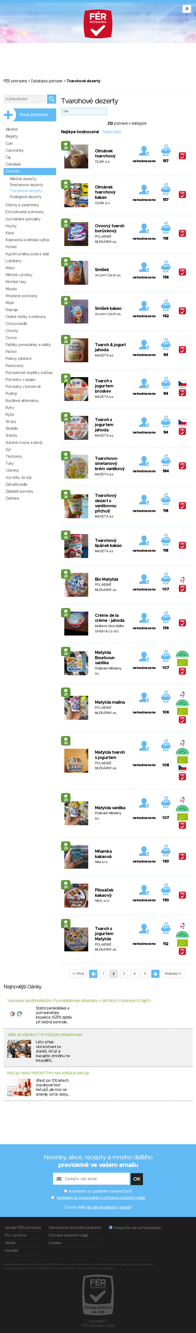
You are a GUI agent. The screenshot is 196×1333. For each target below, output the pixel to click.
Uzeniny (12, 470)
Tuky (9, 463)
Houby (10, 226)
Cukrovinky (14, 150)
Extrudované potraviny (24, 212)
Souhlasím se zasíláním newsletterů (100, 1191)
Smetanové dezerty (26, 185)
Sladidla (11, 428)
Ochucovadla (16, 324)
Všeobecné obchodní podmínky (74, 1228)
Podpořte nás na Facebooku (136, 1228)
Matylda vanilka (110, 808)
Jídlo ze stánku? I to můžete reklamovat (44, 1035)
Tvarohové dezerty (26, 191)
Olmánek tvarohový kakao (105, 192)
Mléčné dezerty (23, 179)
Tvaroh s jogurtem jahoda (104, 425)
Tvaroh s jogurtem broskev (104, 386)
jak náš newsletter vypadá (108, 1207)
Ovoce (11, 338)
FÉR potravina (15, 81)
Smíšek (102, 270)
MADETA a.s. (104, 355)
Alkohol (11, 129)
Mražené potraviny (21, 296)
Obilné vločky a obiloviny (25, 317)
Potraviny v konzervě (23, 387)
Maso (10, 268)
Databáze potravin (46, 81)
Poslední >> (173, 974)
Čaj (8, 157)
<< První (78, 974)
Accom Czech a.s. (108, 275)
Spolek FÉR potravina (23, 1228)
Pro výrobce (15, 1235)
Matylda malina (110, 702)
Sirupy (10, 422)
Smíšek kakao (108, 309)
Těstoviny (13, 456)
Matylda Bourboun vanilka (104, 658)
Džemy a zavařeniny (22, 205)
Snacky (11, 435)
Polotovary (14, 366)
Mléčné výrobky (18, 275)
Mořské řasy (15, 282)
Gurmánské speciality (22, 219)
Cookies (54, 1243)
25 (66, 576)
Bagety (11, 136)
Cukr (9, 143)
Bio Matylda (106, 579)
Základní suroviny (19, 491)
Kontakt (11, 1251)
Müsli (9, 303)
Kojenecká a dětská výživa (27, 240)
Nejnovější (112, 132)
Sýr (8, 450)
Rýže (9, 415)
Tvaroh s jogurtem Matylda (104, 934)
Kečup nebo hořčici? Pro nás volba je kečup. (48, 1073)
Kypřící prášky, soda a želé (27, 254)
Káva (9, 233)
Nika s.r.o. (101, 862)
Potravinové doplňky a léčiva (28, 373)
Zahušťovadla (16, 484)
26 (66, 148)
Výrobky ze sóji (18, 478)
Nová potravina (33, 115)
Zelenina (12, 498)
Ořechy (11, 331)
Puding (10, 394)
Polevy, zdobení (18, 359)
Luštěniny (13, 261)
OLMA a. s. (102, 161)
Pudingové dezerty (25, 197)
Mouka (10, 289)
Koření (10, 247)
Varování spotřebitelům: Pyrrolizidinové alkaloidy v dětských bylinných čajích (78, 1001)
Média (10, 1243)
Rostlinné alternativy (22, 401)
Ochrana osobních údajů (68, 1235)
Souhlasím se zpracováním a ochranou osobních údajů (101, 1198)
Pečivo (10, 352)
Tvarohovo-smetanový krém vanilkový (110, 464)
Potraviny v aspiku (20, 380)
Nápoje (11, 310)
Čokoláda (13, 164)
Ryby (9, 408)
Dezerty (12, 171)
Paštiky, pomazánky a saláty (28, 345)
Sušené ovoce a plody (24, 443)
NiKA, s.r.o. (102, 901)
